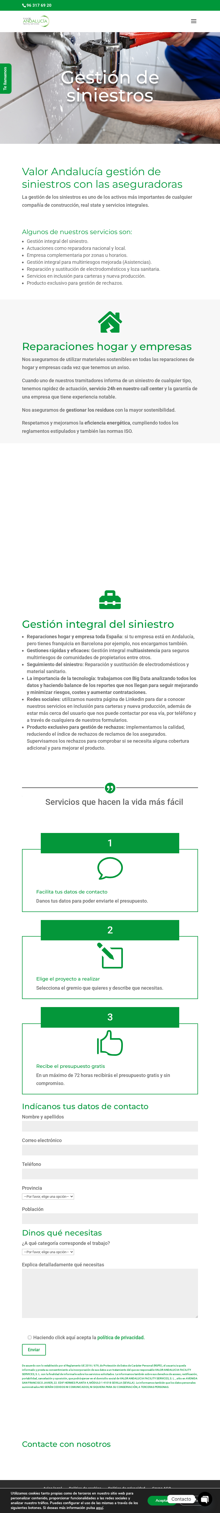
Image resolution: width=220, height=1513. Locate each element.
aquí (99, 1508)
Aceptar (162, 1500)
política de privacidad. (121, 1337)
